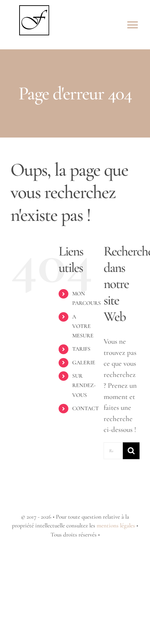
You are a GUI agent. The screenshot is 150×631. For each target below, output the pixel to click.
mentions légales (116, 525)
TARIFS (81, 348)
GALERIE (83, 362)
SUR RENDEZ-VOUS (84, 385)
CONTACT (85, 408)
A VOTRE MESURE (82, 326)
